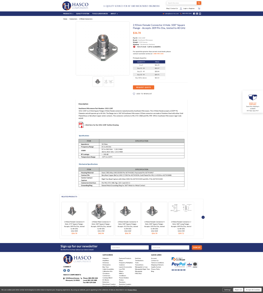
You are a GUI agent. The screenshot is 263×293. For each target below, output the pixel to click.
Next (203, 217)
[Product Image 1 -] (97, 81)
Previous (59, 217)
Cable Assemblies (108, 269)
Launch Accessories (125, 267)
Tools (137, 262)
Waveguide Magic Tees (142, 269)
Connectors (106, 275)
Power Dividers (124, 278)
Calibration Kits (107, 271)
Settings (227, 290)
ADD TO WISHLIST (144, 94)
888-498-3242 (187, 13)
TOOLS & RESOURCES (100, 13)
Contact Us (174, 8)
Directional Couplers (109, 284)
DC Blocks (106, 280)
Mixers (121, 271)
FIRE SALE (138, 273)
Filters (121, 260)
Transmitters (139, 265)
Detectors (106, 282)
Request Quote (143, 87)
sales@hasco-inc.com (172, 13)
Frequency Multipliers (126, 262)
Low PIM (122, 269)
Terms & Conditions (157, 262)
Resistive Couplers (125, 284)
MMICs (121, 273)
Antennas (106, 262)
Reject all (238, 290)
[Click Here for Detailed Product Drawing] (81, 125)
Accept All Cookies (253, 290)
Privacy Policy (155, 269)
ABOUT (113, 13)
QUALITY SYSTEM (82, 13)
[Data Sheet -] (109, 81)
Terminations (139, 260)
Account (154, 258)
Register (192, 8)
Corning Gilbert (107, 278)
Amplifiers (106, 260)
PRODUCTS (67, 13)
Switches (138, 258)
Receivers (122, 282)
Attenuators (107, 265)
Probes (121, 280)
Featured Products (125, 258)
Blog (167, 8)
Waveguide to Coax (141, 267)
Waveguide (138, 271)
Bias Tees (106, 267)
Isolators (122, 265)
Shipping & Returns (157, 265)
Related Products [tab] (69, 196)
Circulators (106, 273)
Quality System (156, 267)
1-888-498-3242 (158, 53)
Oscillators (122, 275)
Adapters (106, 258)
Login (185, 8)
